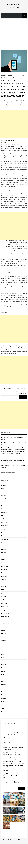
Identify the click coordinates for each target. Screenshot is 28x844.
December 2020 (5, 613)
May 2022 (3, 556)
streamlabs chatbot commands (16, 89)
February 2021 (4, 606)
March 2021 (4, 603)
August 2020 (4, 627)
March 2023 (4, 522)
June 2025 (3, 492)
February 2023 (4, 525)
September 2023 (5, 509)
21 (8, 732)
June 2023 (3, 515)
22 (11, 732)
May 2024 (3, 495)
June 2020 (3, 633)
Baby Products (4, 651)
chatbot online (12, 85)
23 (14, 732)
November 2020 (5, 616)
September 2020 (5, 623)
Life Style (3, 684)
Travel (2, 708)
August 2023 (4, 512)
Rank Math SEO (11, 140)
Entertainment (4, 668)
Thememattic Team (16, 841)
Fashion (3, 671)
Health (2, 678)
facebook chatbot (14, 86)
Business (3, 654)
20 (5, 732)
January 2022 (4, 569)
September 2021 (5, 583)
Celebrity (3, 657)
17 (17, 730)
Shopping (3, 698)
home (2, 681)
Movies (3, 688)
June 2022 (3, 552)
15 (11, 730)
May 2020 (3, 637)
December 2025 (4, 488)
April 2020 (3, 640)
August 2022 (4, 546)
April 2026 (3, 485)
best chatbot (12, 83)
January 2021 (4, 610)
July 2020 (3, 630)
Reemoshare (14, 4)
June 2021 (3, 593)
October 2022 (4, 539)
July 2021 (3, 589)
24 (17, 732)
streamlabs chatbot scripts (9, 93)
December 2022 (5, 532)
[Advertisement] (14, 34)
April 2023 (3, 519)
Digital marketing (5, 661)
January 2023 (4, 529)
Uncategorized (4, 711)
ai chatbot (4, 83)
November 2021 (4, 576)
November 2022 (5, 536)
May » (5, 738)
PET (2, 691)
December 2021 (4, 573)
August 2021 (4, 586)
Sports (2, 701)
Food (2, 674)
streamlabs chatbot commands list (12, 90)
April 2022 (3, 559)
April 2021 (3, 600)
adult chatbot (21, 82)
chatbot (3, 85)
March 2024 (4, 498)
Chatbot (18, 148)
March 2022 (4, 563)
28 (8, 734)
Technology (11, 82)
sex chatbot (10, 88)
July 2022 (3, 549)
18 (20, 730)
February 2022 (4, 566)
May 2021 (3, 596)
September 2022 (5, 542)
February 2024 (4, 502)
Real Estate (4, 695)
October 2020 (4, 620)
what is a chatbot (12, 96)
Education (3, 664)
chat (21, 83)
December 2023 (4, 505)
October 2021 (4, 579)
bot (18, 83)
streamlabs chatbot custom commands (13, 92)
